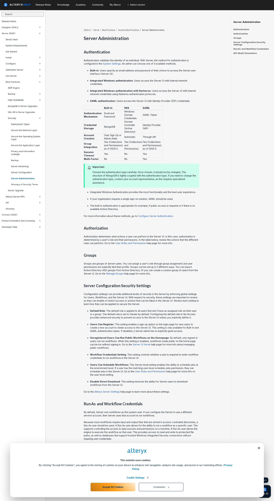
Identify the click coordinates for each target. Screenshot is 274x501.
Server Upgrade (16, 190)
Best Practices (13, 82)
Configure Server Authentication (155, 216)
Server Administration (23, 178)
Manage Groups (115, 273)
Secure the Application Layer (25, 145)
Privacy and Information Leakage (23, 152)
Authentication (241, 29)
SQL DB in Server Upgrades (21, 112)
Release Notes (9, 21)
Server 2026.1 (8, 33)
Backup (11, 94)
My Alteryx (115, 4)
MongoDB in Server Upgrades (22, 106)
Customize (159, 487)
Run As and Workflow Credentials (251, 49)
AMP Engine (14, 88)
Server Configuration (21, 172)
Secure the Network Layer (24, 130)
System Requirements (16, 45)
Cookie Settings (136, 477)
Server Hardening (20, 166)
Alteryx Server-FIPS (15, 196)
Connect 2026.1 (9, 214)
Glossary (10, 208)
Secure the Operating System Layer (25, 137)
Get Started (11, 51)
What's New (12, 39)
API (7, 202)
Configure (11, 63)
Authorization (240, 33)
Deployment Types (20, 124)
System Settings (112, 63)
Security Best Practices (128, 30)
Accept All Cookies (112, 487)
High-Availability (16, 100)
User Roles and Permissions (130, 243)
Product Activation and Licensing (18, 220)
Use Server (11, 76)
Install (8, 57)
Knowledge (63, 4)
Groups (237, 38)
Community (97, 4)
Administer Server (14, 69)
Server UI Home (141, 344)
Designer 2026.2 (10, 27)
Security (12, 118)
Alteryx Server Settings (107, 391)
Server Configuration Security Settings (249, 43)
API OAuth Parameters (245, 53)
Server (96, 30)
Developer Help (9, 227)
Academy (81, 4)
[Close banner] (259, 448)
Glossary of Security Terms (24, 184)
